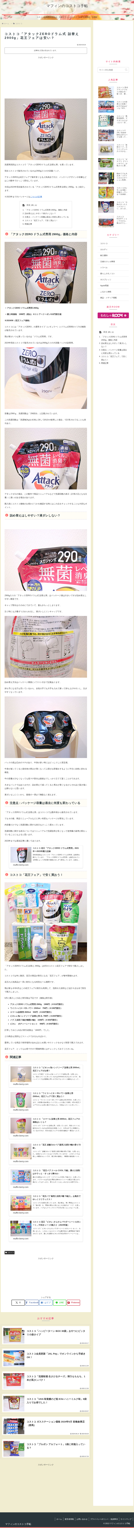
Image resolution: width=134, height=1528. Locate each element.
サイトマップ (126, 1519)
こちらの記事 (36, 197)
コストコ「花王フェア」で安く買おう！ (41, 220)
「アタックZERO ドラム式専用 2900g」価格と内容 (46, 210)
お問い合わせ (82, 1519)
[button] (126, 69)
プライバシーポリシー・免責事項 (104, 1519)
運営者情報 (69, 1519)
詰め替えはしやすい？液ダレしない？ (40, 213)
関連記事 (28, 224)
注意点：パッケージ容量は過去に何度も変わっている (47, 217)
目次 (28, 205)
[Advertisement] (46, 77)
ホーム (59, 1519)
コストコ (10, 1252)
